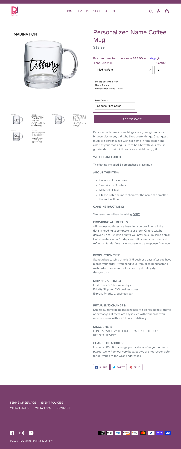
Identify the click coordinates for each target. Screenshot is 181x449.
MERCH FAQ (43, 408)
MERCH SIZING (20, 408)
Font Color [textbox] (101, 100)
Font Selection (103, 63)
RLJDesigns (25, 440)
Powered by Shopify (42, 440)
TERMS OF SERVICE (23, 403)
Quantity (159, 63)
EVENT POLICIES (52, 403)
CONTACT (63, 408)
